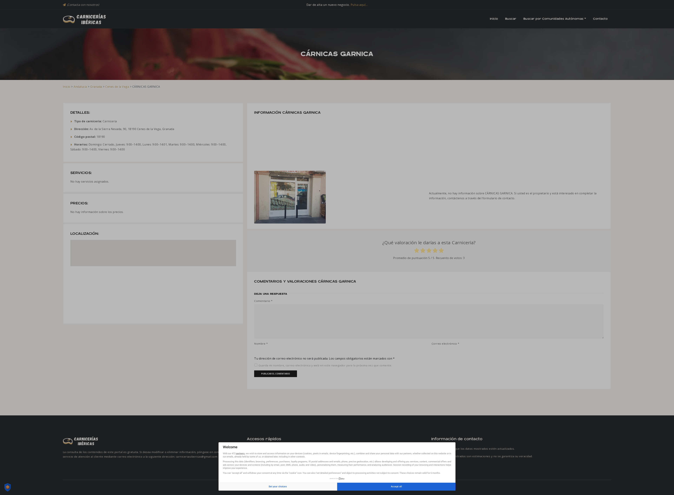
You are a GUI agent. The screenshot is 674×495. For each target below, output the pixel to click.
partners (240, 453)
